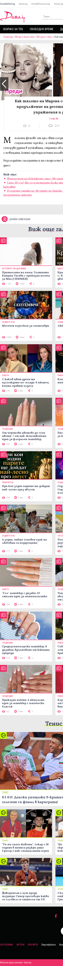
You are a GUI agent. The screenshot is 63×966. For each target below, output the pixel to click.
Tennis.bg (58, 4)
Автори (20, 944)
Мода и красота (24, 36)
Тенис (53, 723)
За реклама (6, 944)
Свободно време (41, 29)
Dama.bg (23, 4)
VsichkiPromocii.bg (40, 4)
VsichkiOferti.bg (7, 4)
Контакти (33, 944)
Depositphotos (48, 944)
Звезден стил (44, 36)
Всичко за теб (13, 29)
